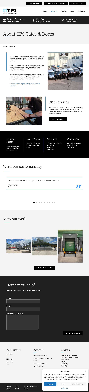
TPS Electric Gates (77, 3)
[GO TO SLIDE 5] (44, 203)
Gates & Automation (40, 355)
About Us (54, 11)
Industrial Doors (39, 366)
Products (9, 362)
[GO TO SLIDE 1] (34, 203)
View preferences (78, 384)
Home (45, 11)
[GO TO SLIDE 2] (37, 203)
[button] (85, 371)
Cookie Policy (64, 388)
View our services (58, 119)
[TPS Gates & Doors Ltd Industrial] (9, 11)
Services (63, 11)
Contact (65, 350)
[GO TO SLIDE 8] (52, 203)
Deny (63, 384)
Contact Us (81, 11)
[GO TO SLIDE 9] (55, 203)
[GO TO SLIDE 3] (39, 203)
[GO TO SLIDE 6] (47, 203)
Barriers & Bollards (40, 363)
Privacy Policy (8, 387)
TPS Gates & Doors (13, 352)
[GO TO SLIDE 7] (50, 203)
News (72, 11)
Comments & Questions (14, 314)
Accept (50, 384)
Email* (8, 306)
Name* (8, 298)
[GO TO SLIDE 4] (42, 203)
